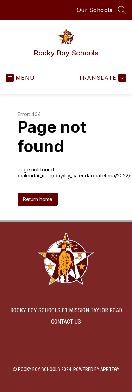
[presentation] (66, 283)
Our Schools (95, 9)
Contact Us (66, 321)
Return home (37, 199)
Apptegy (109, 369)
